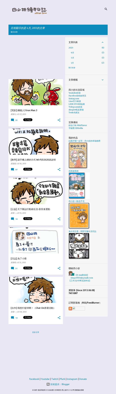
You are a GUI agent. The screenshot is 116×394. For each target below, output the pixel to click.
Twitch (54, 379)
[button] (59, 120)
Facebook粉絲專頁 (77, 95)
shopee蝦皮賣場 (76, 109)
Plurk (62, 379)
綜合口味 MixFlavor (78, 125)
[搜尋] (106, 9)
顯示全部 (14, 32)
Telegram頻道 (75, 107)
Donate (83, 379)
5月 (72, 57)
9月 (72, 52)
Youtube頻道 (75, 93)
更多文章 (35, 332)
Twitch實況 (74, 112)
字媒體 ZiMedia (76, 128)
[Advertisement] (36, 57)
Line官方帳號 (75, 101)
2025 (71, 47)
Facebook (34, 379)
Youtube (45, 379)
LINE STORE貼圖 (77, 104)
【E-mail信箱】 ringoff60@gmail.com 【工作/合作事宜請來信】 (81, 278)
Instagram (74, 98)
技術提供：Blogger (60, 384)
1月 (72, 63)
